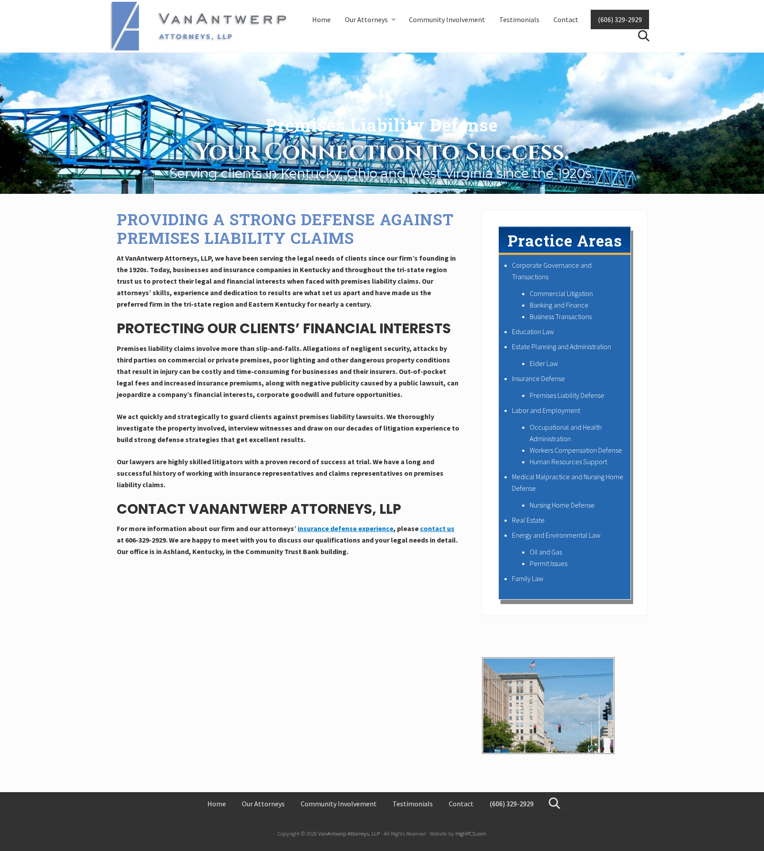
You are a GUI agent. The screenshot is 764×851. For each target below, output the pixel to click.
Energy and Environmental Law (556, 535)
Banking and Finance (559, 304)
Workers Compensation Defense (576, 450)
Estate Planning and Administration (561, 346)
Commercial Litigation (561, 293)
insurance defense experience (345, 528)
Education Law (533, 331)
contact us (437, 528)
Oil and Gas (546, 551)
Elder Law (544, 363)
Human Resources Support (568, 461)
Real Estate (528, 520)
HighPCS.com (470, 833)
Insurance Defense (538, 378)
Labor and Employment (546, 410)
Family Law (527, 578)
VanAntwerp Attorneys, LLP (349, 833)
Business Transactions (561, 316)
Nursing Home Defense (562, 505)
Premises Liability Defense (567, 395)
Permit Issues (548, 563)
